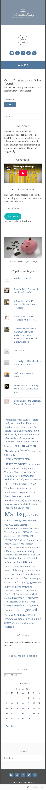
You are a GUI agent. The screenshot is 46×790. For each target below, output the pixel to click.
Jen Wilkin (19, 350)
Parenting (11, 540)
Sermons (28, 570)
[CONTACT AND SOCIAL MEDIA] (34, 775)
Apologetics (10, 430)
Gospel (21, 492)
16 (28, 708)
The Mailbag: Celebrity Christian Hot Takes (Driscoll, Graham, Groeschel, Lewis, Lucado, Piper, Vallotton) (26, 335)
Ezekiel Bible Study (14, 479)
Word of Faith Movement (23, 623)
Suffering (9, 586)
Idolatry (8, 504)
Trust (25, 605)
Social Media (34, 574)
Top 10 (25, 601)
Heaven (22, 496)
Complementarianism (18, 459)
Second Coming (12, 566)
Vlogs (7, 615)
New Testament (25, 528)
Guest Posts (11, 496)
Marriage (16, 520)
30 (28, 718)
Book (19, 438)
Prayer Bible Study (22, 547)
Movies (9, 524)
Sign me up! (12, 216)
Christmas (11, 451)
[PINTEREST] (29, 775)
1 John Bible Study (13, 419)
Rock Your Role (31, 558)
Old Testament (25, 535)
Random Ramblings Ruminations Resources (19, 553)
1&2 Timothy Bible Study (23, 423)
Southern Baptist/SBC (17, 578)
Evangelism (27, 475)
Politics (16, 543)
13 (12, 708)
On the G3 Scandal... (23, 278)
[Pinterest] (28, 53)
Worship (9, 626)
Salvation (10, 562)
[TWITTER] (17, 775)
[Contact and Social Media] (34, 53)
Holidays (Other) (14, 500)
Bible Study (11, 434)
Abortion (9, 426)
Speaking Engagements (26, 582)
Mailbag (15, 514)
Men (25, 520)
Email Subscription (23, 189)
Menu (24, 65)
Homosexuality (33, 500)
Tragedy (18, 605)
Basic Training (24, 430)
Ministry (32, 520)
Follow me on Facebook (23, 655)
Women (9, 618)
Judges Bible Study (14, 507)
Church (24, 450)
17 (34, 708)
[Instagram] (23, 53)
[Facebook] (11, 53)
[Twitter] (17, 53)
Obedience (16, 532)
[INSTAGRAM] (23, 775)
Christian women (24, 446)
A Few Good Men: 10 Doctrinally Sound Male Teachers (25, 304)
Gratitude (30, 492)
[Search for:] (17, 98)
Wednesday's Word (23, 615)
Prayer (8, 547)
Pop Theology (27, 543)
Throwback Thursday (25, 598)
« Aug (7, 726)
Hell (29, 496)
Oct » (13, 726)
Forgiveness (11, 492)
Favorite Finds (24, 488)
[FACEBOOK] (11, 775)
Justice (28, 507)
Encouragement (30, 471)
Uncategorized (25, 609)
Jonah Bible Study (28, 504)
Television (9, 590)
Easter (17, 472)
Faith (8, 484)
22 (23, 713)
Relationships (15, 558)
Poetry (8, 543)
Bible (36, 430)
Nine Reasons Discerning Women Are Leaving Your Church (26, 388)
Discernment (16, 463)
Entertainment (12, 475)
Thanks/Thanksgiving (26, 590)
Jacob (16, 504)
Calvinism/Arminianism (17, 441)
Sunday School (24, 587)
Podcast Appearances (29, 540)
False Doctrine (21, 484)
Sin (25, 574)
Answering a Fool (29, 427)
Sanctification (26, 562)
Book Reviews (29, 438)
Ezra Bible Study (33, 479)
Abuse (17, 427)
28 (17, 718)
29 (23, 718)
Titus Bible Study (13, 601)
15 (23, 708)
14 (17, 708)
